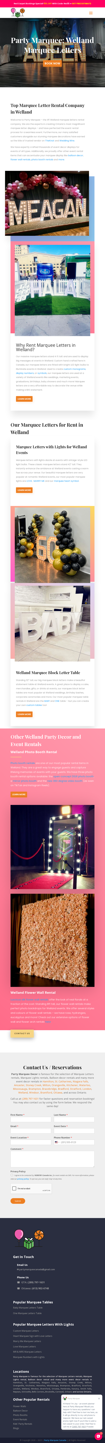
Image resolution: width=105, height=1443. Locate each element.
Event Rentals (20, 1419)
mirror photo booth (25, 781)
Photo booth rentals (23, 763)
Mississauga (20, 1088)
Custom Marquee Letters (26, 1330)
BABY (47, 701)
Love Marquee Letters (24, 1346)
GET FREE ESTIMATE (81, 3)
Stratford (75, 1088)
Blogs (16, 1428)
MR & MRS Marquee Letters (27, 1351)
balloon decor (75, 155)
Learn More (24, 714)
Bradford (63, 1088)
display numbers (25, 373)
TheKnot (49, 140)
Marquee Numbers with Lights (29, 1357)
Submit (18, 1201)
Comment (17, 1149)
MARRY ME (39, 481)
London (86, 1088)
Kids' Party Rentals (22, 1423)
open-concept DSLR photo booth (73, 776)
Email (14, 1126)
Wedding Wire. (67, 140)
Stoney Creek (33, 1085)
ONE (57, 701)
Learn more (24, 398)
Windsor (34, 1092)
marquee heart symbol (66, 481)
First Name (17, 1114)
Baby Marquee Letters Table (28, 1307)
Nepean (17, 1391)
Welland (23, 1092)
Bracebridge (49, 1088)
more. (61, 159)
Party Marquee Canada (55, 1440)
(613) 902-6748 (40, 1288)
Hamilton (48, 1081)
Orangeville (58, 1085)
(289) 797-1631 (30, 1098)
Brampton (35, 1088)
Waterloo (84, 1085)
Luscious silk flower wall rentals (29, 999)
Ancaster (19, 1085)
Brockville (49, 1391)
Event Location (20, 1137)
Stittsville (26, 1391)
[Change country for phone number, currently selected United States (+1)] (57, 1142)
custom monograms (75, 369)
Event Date (61, 1126)
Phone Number (63, 1137)
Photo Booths (20, 1415)
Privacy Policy (18, 1171)
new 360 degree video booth (64, 781)
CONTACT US (22, 1033)
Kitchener (72, 1085)
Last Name (61, 1114)
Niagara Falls (80, 1081)
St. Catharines (63, 1081)
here (48, 1021)
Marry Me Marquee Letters (27, 1341)
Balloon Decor (20, 1410)
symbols (42, 373)
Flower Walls (19, 1406)
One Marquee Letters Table (27, 1313)
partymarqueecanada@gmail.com (37, 1269)
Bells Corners (38, 1391)
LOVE (29, 481)
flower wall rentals (20, 159)
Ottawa (57, 1092)
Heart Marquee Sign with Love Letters (32, 1336)
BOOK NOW (52, 63)
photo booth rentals (42, 159)
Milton (46, 1085)
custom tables (34, 705)
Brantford (46, 1092)
